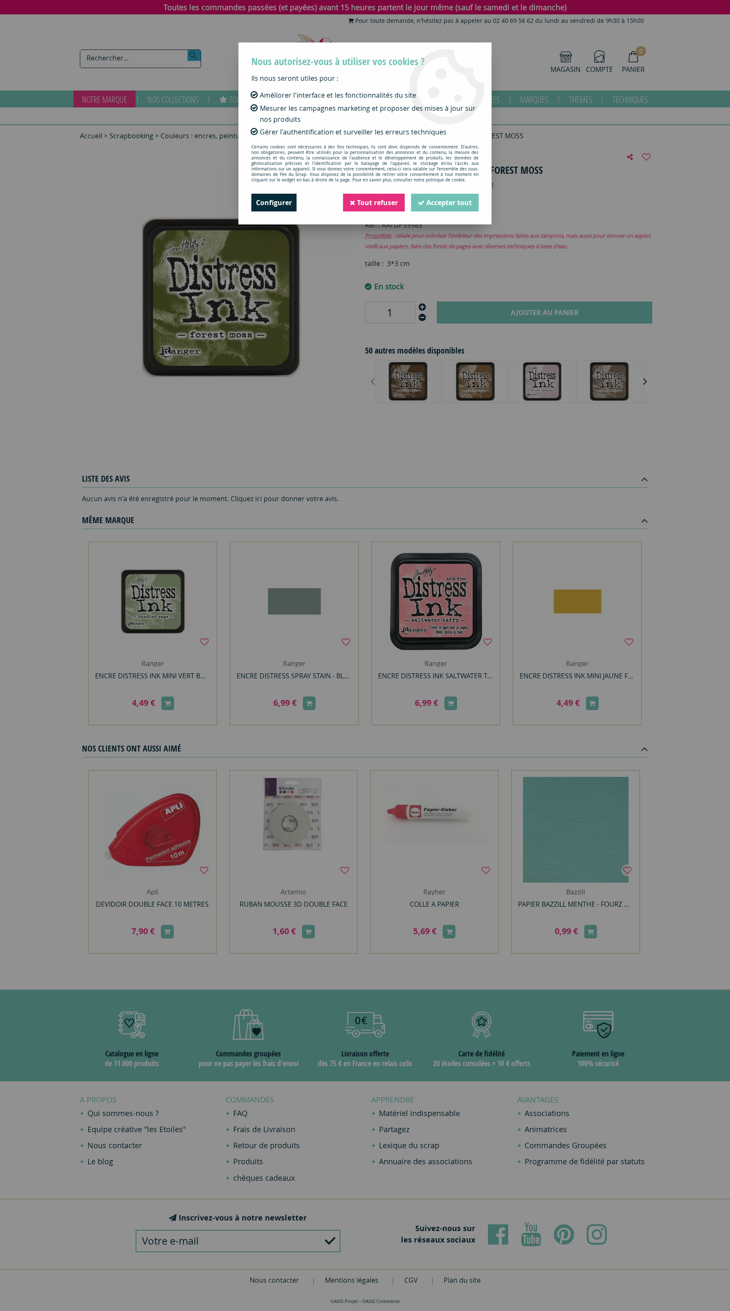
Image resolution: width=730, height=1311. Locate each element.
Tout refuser (376, 202)
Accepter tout (448, 202)
